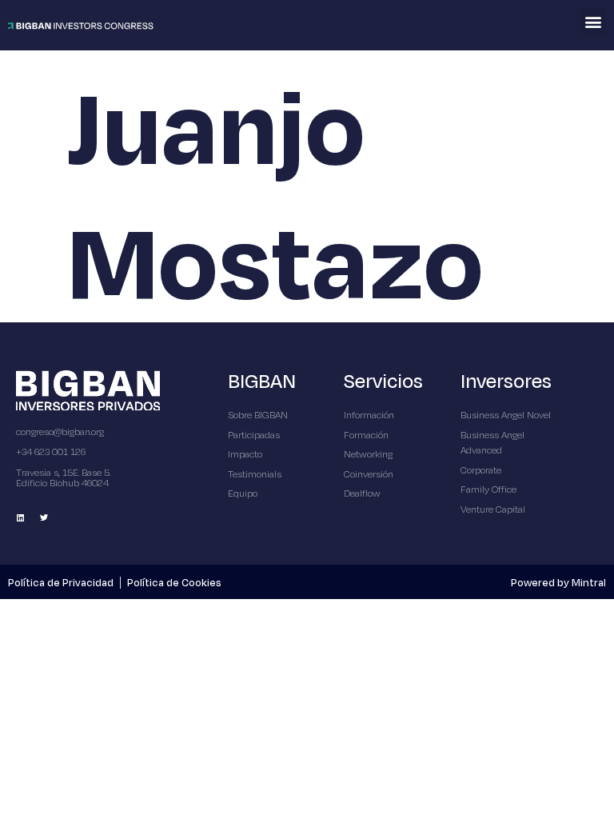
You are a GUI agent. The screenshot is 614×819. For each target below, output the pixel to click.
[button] (593, 21)
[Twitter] (44, 517)
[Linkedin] (20, 517)
